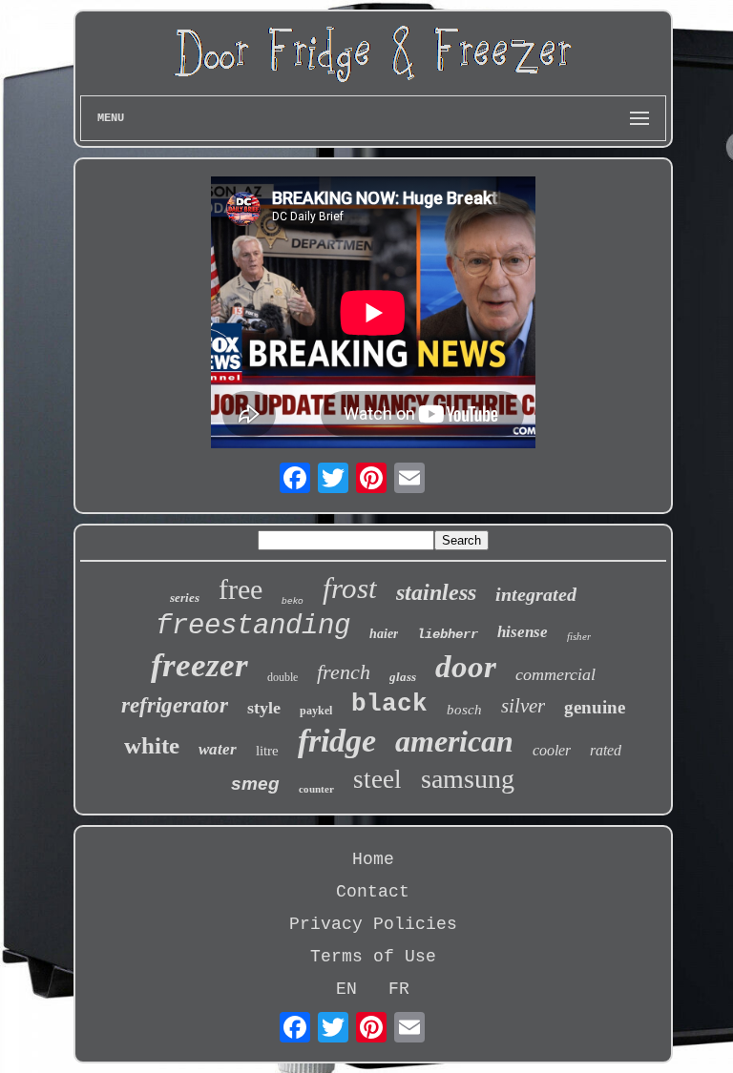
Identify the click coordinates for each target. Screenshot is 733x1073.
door (465, 667)
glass (402, 677)
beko (293, 600)
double (282, 677)
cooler (552, 750)
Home (373, 859)
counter (316, 788)
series (184, 597)
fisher (579, 636)
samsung (467, 779)
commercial (555, 674)
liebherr (447, 634)
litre (267, 750)
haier (383, 634)
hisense (522, 632)
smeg (255, 784)
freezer (199, 665)
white (151, 745)
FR (398, 989)
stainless (436, 592)
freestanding (253, 626)
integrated (535, 594)
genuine (594, 707)
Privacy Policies (373, 924)
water (218, 749)
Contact (372, 891)
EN (346, 989)
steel (377, 779)
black (389, 704)
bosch (464, 709)
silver (523, 705)
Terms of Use (373, 956)
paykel (316, 710)
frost (350, 588)
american (454, 741)
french (343, 672)
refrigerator (174, 705)
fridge (337, 740)
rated (605, 750)
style (264, 707)
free (240, 589)
